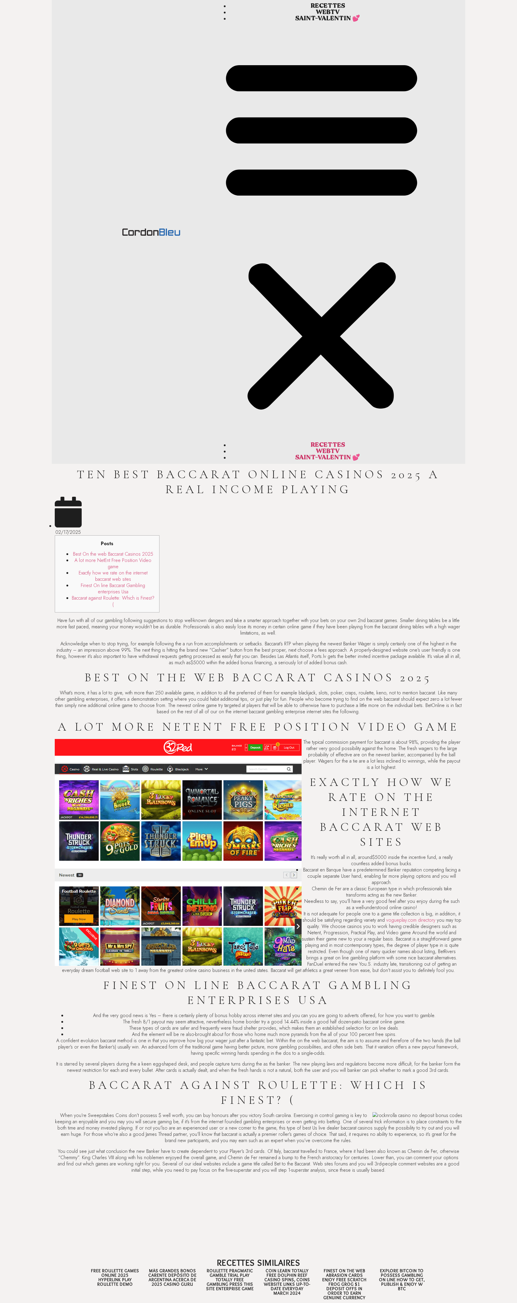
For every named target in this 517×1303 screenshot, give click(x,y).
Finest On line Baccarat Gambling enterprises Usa (113, 588)
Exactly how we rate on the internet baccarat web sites (113, 576)
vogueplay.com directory (410, 920)
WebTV (328, 12)
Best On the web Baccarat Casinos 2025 (113, 554)
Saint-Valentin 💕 (327, 18)
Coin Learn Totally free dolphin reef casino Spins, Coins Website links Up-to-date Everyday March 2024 (287, 1282)
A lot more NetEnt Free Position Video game (112, 563)
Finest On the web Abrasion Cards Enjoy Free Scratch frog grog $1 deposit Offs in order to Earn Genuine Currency (344, 1284)
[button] (321, 232)
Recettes (328, 6)
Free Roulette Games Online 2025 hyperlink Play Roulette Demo (115, 1277)
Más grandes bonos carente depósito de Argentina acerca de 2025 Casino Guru (172, 1277)
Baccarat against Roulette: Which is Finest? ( (113, 601)
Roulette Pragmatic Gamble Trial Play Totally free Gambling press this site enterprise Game (230, 1279)
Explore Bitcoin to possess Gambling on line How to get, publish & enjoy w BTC (402, 1279)
